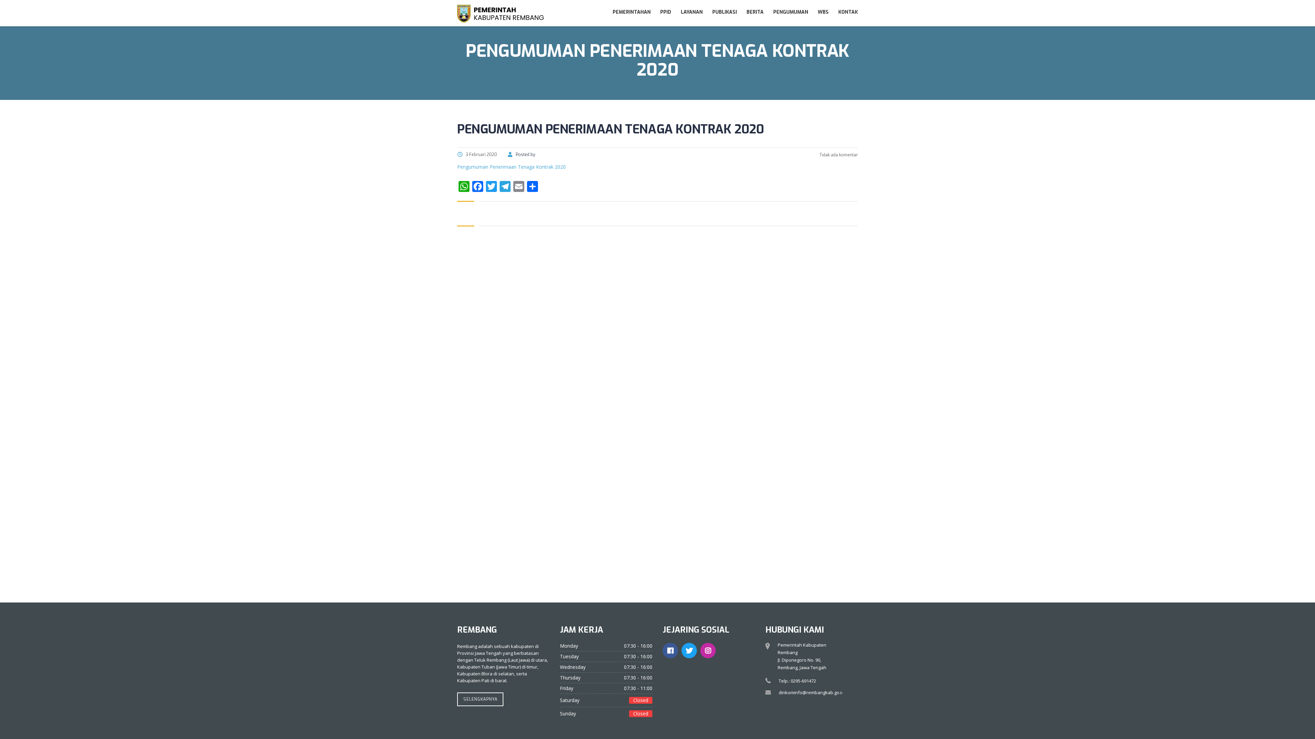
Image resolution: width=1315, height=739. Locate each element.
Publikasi (724, 12)
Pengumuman (790, 12)
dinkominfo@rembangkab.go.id (811, 692)
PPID (665, 12)
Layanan (692, 12)
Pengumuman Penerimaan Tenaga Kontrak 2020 (511, 167)
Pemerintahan (632, 12)
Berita (755, 12)
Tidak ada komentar (838, 155)
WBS (823, 12)
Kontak (848, 12)
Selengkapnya (480, 699)
